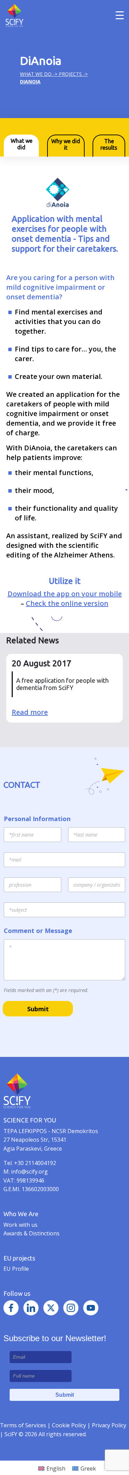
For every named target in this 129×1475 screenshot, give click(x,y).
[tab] (21, 146)
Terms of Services (23, 1425)
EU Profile (16, 1268)
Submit (38, 1009)
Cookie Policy (69, 1425)
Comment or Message (38, 930)
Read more (30, 712)
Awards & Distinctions (31, 1233)
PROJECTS (70, 74)
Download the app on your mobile (65, 593)
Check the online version (67, 603)
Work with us (20, 1225)
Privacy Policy (109, 1425)
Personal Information (37, 819)
